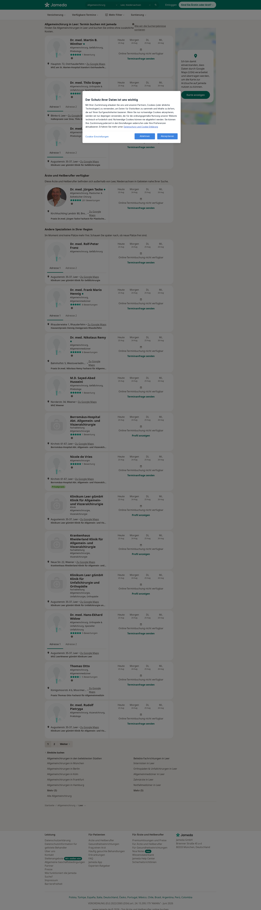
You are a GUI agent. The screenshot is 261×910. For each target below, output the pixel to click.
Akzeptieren (167, 136)
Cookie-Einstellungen (97, 136)
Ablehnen (145, 136)
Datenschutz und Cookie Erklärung (141, 126)
